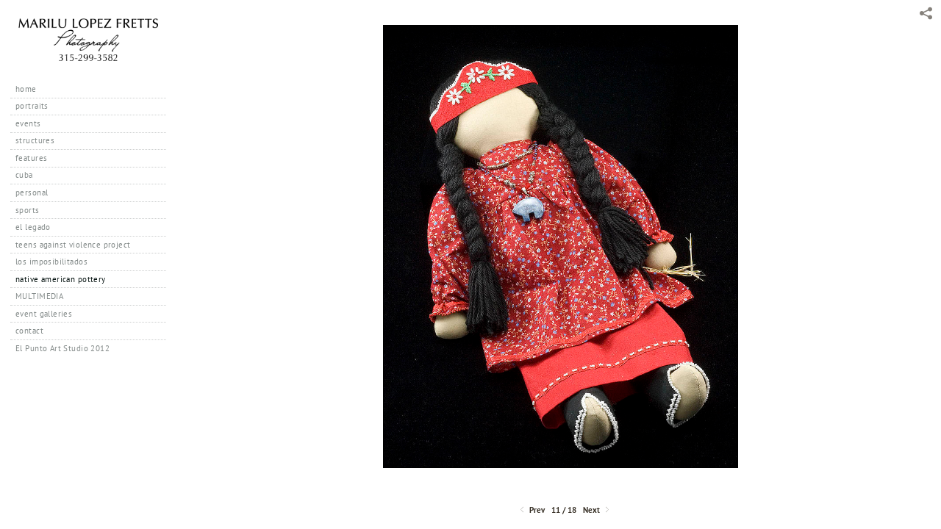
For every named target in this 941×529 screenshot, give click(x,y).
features (31, 158)
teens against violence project (73, 245)
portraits (32, 106)
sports (27, 210)
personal (31, 192)
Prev (536, 510)
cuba (24, 175)
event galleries (43, 314)
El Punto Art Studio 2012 (62, 348)
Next (592, 510)
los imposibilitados (51, 261)
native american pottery (60, 279)
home (26, 89)
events (28, 123)
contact (29, 330)
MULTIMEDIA (39, 296)
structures (34, 140)
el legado (33, 227)
